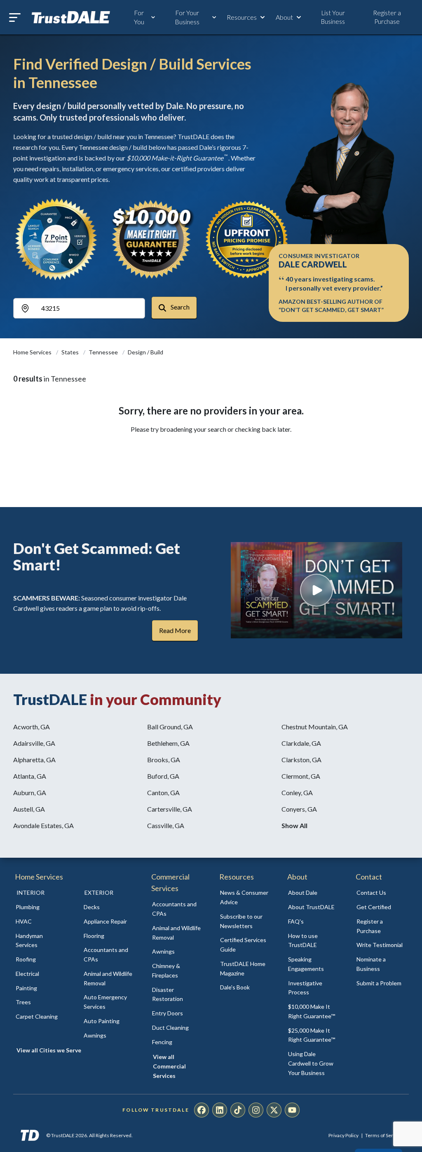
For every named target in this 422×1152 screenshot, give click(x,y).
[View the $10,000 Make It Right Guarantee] (152, 239)
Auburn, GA (29, 792)
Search (179, 307)
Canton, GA (163, 792)
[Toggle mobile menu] (15, 17)
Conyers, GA (299, 809)
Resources (242, 17)
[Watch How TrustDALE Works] (316, 590)
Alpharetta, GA (34, 759)
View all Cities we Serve (48, 1050)
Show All (294, 825)
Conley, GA (297, 792)
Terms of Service (383, 1135)
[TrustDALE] (71, 17)
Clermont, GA (300, 776)
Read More (175, 630)
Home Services (33, 352)
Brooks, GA (163, 759)
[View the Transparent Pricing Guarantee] (247, 239)
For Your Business (187, 17)
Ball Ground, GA (170, 727)
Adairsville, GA (34, 743)
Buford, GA (163, 776)
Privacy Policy (343, 1135)
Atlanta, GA (29, 776)
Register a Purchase (387, 17)
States (70, 352)
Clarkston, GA (301, 759)
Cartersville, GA (169, 809)
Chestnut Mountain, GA (314, 727)
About (284, 17)
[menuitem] (40, 907)
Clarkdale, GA (301, 743)
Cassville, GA (165, 825)
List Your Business (333, 17)
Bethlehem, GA (168, 743)
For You (139, 17)
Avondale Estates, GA (43, 825)
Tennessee (104, 352)
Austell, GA (29, 809)
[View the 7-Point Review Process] (56, 239)
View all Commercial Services (169, 1066)
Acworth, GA (31, 727)
